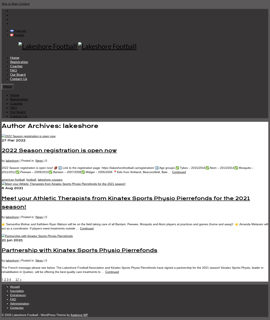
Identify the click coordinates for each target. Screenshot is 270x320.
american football (13, 179)
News (39, 160)
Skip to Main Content (16, 3)
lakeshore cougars (50, 179)
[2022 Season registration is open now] (28, 136)
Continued (179, 172)
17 (17, 279)
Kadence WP (79, 315)
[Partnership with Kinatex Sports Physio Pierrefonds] (37, 236)
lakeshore (12, 160)
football (31, 179)
